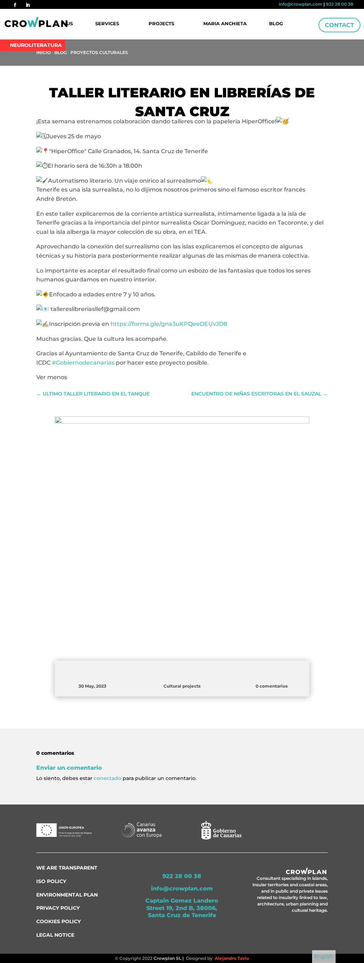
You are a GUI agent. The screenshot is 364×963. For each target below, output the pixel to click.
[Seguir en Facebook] (15, 5)
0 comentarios (272, 686)
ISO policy (51, 881)
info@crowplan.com (300, 4)
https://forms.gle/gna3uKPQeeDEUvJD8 (169, 324)
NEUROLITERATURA (36, 45)
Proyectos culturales (99, 52)
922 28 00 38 (339, 4)
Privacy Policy (58, 908)
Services (107, 23)
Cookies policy (58, 921)
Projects (161, 23)
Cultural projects (182, 686)
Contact (339, 25)
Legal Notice (55, 935)
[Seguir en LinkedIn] (27, 5)
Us (69, 23)
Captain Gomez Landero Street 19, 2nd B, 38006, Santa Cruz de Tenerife (181, 908)
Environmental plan (67, 895)
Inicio (43, 52)
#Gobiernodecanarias (83, 362)
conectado (107, 778)
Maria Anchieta (225, 23)
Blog (276, 23)
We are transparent (66, 868)
